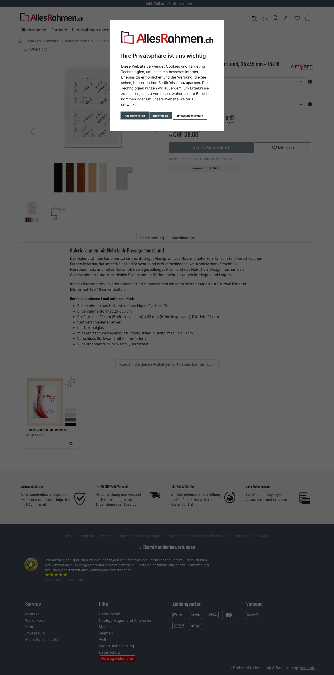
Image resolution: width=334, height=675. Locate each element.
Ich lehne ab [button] (160, 115)
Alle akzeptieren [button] (135, 115)
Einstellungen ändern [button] (190, 115)
